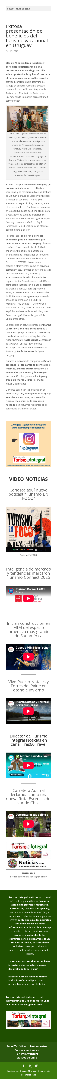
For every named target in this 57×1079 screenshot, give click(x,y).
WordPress (30, 1074)
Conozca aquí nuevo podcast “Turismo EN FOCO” (28, 494)
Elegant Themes (28, 1071)
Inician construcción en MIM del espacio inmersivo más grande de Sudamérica (28, 629)
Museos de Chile (26, 1057)
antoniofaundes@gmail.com (28, 980)
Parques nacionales (27, 1050)
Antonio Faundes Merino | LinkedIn (26, 984)
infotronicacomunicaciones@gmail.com (28, 876)
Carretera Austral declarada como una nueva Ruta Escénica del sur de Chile (28, 796)
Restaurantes (38, 1046)
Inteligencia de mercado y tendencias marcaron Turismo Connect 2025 (28, 573)
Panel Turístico (16, 1046)
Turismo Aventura (26, 1054)
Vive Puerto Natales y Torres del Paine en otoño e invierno (28, 686)
